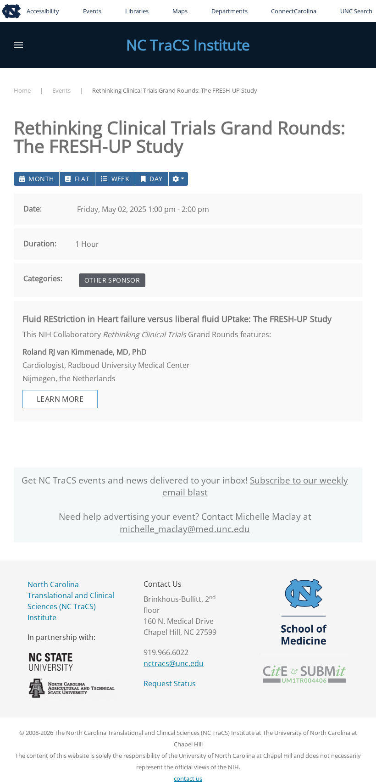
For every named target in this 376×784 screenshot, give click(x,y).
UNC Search (356, 11)
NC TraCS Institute (188, 45)
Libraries (137, 11)
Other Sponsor (112, 280)
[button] (18, 45)
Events (92, 11)
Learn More (60, 399)
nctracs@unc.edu (174, 663)
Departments (229, 11)
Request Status (170, 683)
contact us (188, 778)
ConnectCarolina (293, 11)
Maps (180, 11)
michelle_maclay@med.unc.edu (185, 529)
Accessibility (43, 11)
